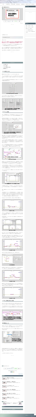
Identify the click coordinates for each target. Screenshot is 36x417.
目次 (11, 62)
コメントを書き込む (12, 409)
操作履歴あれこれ (5, 68)
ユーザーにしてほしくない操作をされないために (30, 39)
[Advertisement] (12, 29)
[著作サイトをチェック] (11, 372)
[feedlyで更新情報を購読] (12, 372)
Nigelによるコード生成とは (29, 35)
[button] (19, 21)
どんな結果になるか (5, 64)
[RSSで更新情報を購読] (13, 372)
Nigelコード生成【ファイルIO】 (29, 32)
